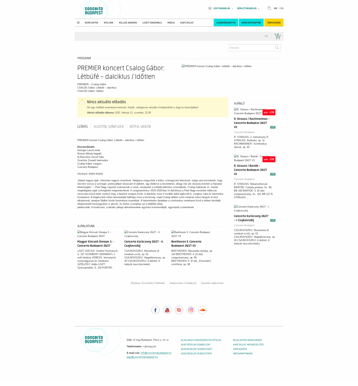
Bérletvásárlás (247, 8)
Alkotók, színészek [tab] (109, 127)
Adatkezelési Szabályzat (182, 283)
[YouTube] (167, 310)
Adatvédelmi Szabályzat (195, 344)
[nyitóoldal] (78, 22)
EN (281, 8)
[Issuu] (179, 310)
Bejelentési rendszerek (247, 340)
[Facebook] (155, 310)
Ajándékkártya (225, 22)
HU (275, 8)
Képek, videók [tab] (140, 127)
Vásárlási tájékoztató (212, 283)
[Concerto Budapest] (106, 9)
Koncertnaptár (251, 22)
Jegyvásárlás (221, 8)
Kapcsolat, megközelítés (248, 344)
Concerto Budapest (244, 132)
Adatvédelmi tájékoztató (196, 353)
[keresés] (270, 8)
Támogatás (274, 22)
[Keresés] (277, 47)
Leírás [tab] (83, 127)
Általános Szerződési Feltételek (148, 283)
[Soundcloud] (202, 310)
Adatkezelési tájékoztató (196, 349)
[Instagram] (191, 310)
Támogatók (240, 349)
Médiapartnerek (243, 353)
